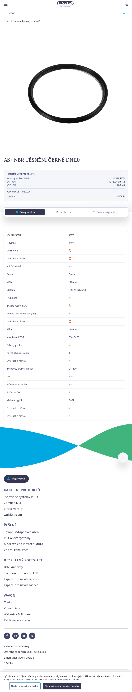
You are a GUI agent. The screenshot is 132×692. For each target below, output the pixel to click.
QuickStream (13, 515)
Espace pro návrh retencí (21, 579)
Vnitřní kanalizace (16, 550)
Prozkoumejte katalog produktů (23, 21)
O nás (8, 602)
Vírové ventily (13, 509)
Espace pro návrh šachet (21, 585)
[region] (66, 682)
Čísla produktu (27, 212)
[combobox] (66, 13)
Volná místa (12, 608)
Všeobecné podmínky (16, 646)
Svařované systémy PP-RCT (22, 497)
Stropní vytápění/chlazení (21, 532)
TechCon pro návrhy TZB (21, 573)
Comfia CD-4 (12, 503)
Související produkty (107, 212)
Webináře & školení (17, 614)
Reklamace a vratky (17, 620)
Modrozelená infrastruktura (23, 544)
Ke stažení (65, 212)
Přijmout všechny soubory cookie (62, 685)
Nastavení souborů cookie (24, 685)
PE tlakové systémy (17, 538)
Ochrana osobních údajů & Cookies (25, 652)
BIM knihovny (13, 567)
